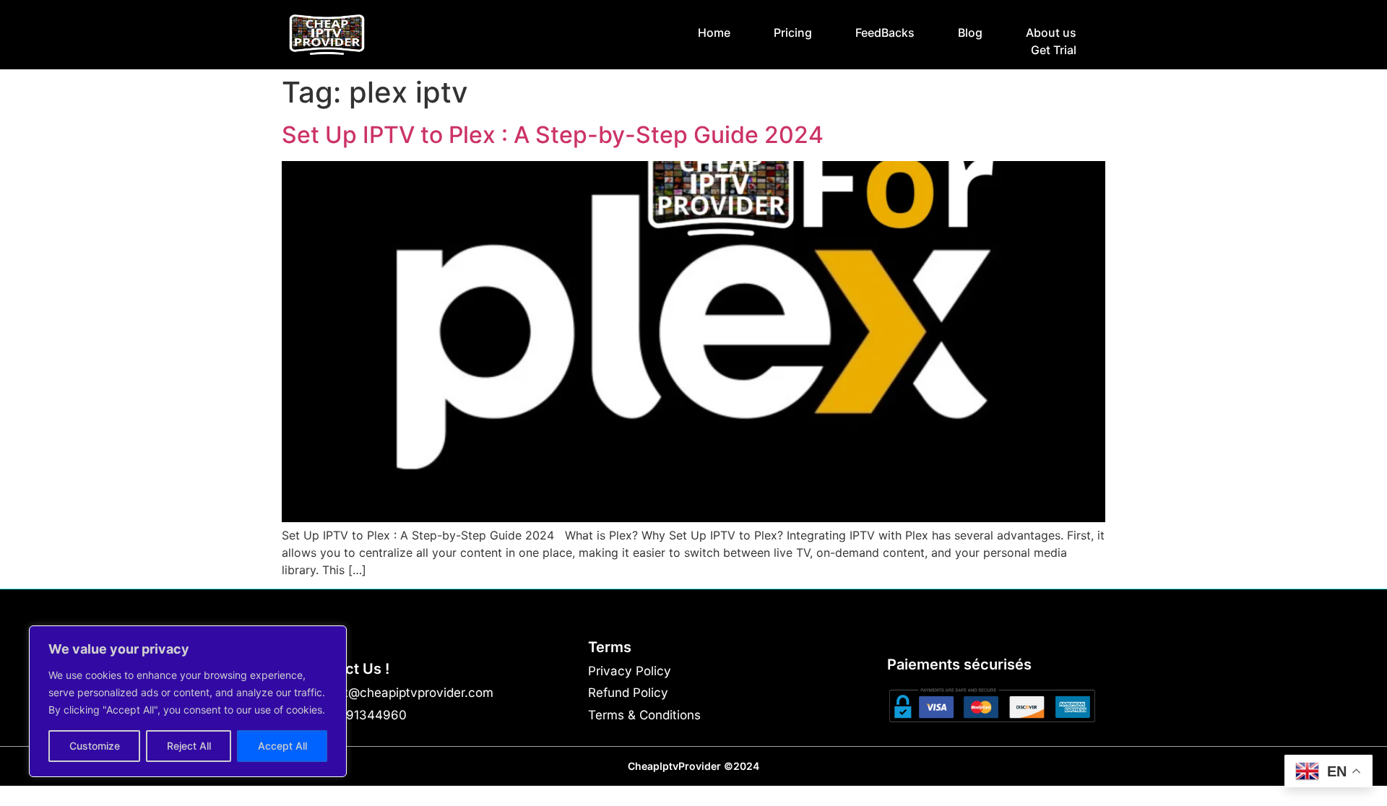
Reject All (189, 746)
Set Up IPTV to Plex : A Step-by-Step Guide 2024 (553, 135)
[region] (188, 701)
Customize (94, 746)
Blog (970, 32)
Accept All (282, 746)
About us (1051, 32)
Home (714, 32)
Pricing (793, 32)
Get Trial (1053, 50)
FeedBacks (885, 32)
